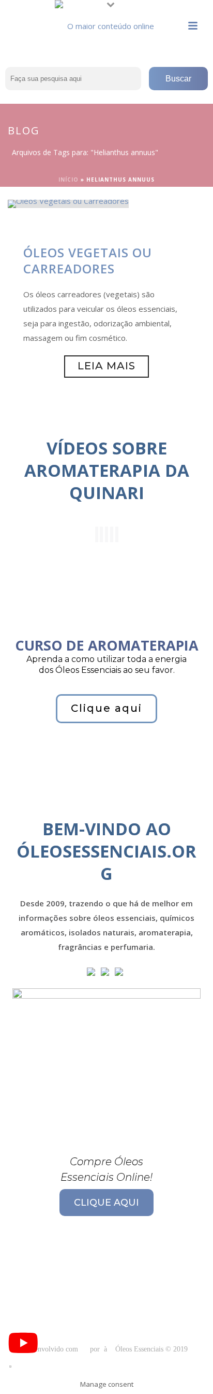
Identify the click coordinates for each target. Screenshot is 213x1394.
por (97, 1349)
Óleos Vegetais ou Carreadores (87, 260)
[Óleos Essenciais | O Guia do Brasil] (106, 23)
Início (68, 179)
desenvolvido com (52, 1349)
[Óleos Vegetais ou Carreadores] (68, 203)
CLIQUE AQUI (106, 1202)
